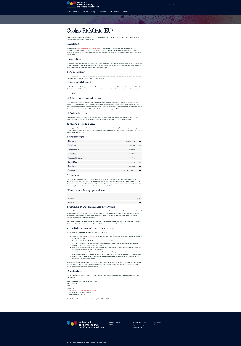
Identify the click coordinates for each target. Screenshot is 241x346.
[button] (169, 4)
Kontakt (124, 12)
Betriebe (85, 12)
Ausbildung (103, 12)
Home (69, 12)
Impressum (157, 322)
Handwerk (76, 12)
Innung (92, 12)
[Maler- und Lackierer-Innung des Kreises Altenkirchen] (83, 4)
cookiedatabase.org (91, 299)
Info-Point (113, 12)
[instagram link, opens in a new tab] (173, 4)
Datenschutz (158, 325)
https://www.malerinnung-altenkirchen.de (88, 48)
